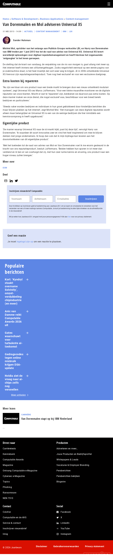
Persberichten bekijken (68, 476)
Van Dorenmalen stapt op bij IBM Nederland (46, 419)
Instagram (66, 534)
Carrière (26, 414)
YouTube (65, 528)
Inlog (5, 534)
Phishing (7, 487)
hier (69, 217)
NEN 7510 (8, 498)
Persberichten (64, 470)
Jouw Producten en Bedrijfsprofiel (74, 454)
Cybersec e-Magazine (14, 476)
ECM (5, 168)
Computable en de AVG (14, 517)
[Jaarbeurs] (95, 555)
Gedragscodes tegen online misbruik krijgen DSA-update (14, 361)
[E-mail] (5, 180)
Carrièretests (9, 448)
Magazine (8, 465)
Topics (6, 481)
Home (6, 19)
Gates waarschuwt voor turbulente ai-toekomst (13, 339)
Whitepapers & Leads (67, 459)
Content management (77, 19)
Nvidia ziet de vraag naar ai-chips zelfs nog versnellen (14, 382)
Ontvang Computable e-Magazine (20, 470)
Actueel (28, 31)
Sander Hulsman (22, 40)
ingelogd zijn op (25, 241)
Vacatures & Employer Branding (73, 465)
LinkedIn (65, 523)
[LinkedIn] (11, 180)
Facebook (66, 512)
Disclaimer (41, 546)
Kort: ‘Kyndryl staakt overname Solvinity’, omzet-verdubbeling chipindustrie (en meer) (13, 291)
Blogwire (61, 481)
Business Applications (51, 19)
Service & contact (12, 523)
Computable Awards (13, 459)
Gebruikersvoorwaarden (66, 546)
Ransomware (9, 492)
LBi (70, 31)
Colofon (7, 512)
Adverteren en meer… (67, 448)
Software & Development (24, 19)
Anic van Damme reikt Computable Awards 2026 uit (13, 318)
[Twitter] (16, 180)
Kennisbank (9, 454)
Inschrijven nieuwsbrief (15, 528)
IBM (64, 31)
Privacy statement (94, 546)
